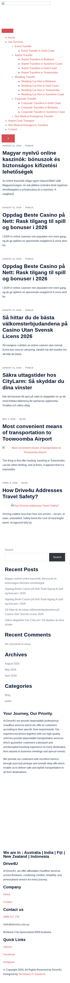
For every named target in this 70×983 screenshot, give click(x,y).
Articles (7, 947)
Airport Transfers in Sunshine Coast (41, 63)
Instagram (9, 962)
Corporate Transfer (25, 98)
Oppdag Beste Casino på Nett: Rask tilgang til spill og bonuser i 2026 (34, 221)
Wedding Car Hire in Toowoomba (40, 90)
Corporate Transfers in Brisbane (39, 107)
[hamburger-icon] (7, 31)
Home (11, 37)
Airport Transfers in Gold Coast (39, 68)
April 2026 (11, 675)
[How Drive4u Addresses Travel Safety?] (35, 505)
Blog (23, 419)
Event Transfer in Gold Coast (37, 50)
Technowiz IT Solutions (32, 974)
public (29, 146)
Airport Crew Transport (21, 120)
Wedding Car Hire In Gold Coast (39, 85)
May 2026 (10, 669)
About (6, 894)
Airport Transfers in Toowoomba (39, 72)
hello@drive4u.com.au (16, 924)
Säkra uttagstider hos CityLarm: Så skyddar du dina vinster (33, 381)
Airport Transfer (23, 55)
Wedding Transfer (25, 77)
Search (9, 549)
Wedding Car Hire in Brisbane (38, 81)
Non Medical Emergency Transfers (28, 125)
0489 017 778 (11, 916)
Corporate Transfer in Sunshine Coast (43, 112)
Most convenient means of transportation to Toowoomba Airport (32, 432)
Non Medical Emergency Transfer (34, 116)
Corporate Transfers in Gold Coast (41, 103)
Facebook (9, 954)
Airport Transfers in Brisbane (37, 59)
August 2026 (12, 663)
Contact (12, 129)
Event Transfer (23, 46)
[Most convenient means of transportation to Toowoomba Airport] (35, 450)
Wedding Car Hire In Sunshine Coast (42, 94)
